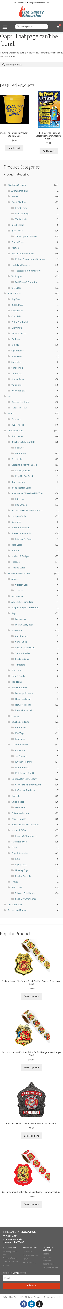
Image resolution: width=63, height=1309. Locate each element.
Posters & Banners (20, 527)
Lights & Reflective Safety (24, 778)
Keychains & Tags (20, 721)
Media (10, 413)
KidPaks (15, 344)
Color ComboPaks (20, 322)
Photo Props (17, 241)
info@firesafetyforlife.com (39, 2)
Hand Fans (16, 681)
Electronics (17, 670)
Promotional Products (19, 573)
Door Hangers (18, 481)
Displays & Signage (17, 184)
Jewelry (15, 716)
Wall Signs (16, 276)
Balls (17, 858)
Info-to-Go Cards (23, 539)
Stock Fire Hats (19, 407)
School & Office (18, 830)
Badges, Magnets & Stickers (25, 607)
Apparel (15, 578)
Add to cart (14, 148)
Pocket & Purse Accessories (25, 824)
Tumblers (20, 664)
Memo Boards (22, 767)
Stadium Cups (22, 658)
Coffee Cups (21, 641)
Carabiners (20, 727)
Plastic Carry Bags (24, 624)
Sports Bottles (22, 653)
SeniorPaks (17, 373)
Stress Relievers (19, 841)
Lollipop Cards (18, 516)
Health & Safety (19, 687)
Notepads (16, 521)
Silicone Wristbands (25, 893)
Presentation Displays (22, 253)
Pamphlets (20, 453)
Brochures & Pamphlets (23, 441)
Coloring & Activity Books (24, 464)
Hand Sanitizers (23, 698)
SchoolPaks (17, 367)
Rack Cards (16, 544)
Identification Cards (21, 487)
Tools (14, 847)
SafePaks (16, 361)
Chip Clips (20, 750)
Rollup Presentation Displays (30, 259)
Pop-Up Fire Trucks (24, 476)
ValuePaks (16, 384)
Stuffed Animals (23, 875)
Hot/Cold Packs (23, 704)
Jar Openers (21, 756)
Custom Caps (21, 584)
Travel (14, 881)
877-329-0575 (10, 1236)
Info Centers (17, 224)
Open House (17, 350)
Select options (31, 996)
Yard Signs (16, 287)
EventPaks (16, 327)
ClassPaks (16, 316)
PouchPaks (16, 356)
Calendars (16, 419)
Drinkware (16, 630)
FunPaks (15, 339)
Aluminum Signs (19, 190)
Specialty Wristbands (25, 898)
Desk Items (21, 807)
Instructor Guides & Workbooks (27, 510)
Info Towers (17, 230)
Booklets (19, 447)
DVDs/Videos (17, 424)
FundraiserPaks (19, 333)
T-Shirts (19, 590)
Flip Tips (19, 499)
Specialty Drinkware (25, 647)
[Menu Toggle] (4, 27)
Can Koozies (21, 636)
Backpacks (20, 618)
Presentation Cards (21, 533)
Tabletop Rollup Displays (28, 270)
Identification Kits (24, 710)
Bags (13, 613)
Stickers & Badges (20, 556)
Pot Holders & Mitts (25, 773)
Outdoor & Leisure (20, 813)
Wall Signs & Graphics (26, 282)
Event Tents (21, 207)
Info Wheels (21, 504)
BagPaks (15, 299)
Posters (15, 247)
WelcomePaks (18, 390)
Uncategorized (15, 904)
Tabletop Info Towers (26, 236)
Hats (10, 396)
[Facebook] (23, 1304)
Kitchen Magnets (23, 761)
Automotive (17, 596)
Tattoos (15, 561)
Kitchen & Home (19, 744)
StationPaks (17, 379)
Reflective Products (25, 790)
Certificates (17, 459)
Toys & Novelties (19, 853)
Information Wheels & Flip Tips (27, 493)
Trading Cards (18, 567)
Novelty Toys (21, 870)
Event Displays (18, 202)
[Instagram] (39, 1304)
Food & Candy (18, 676)
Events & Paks (15, 293)
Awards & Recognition (22, 601)
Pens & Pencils (18, 818)
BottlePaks (17, 304)
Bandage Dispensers (25, 693)
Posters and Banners (18, 910)
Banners (15, 196)
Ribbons (15, 550)
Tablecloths (21, 219)
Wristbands (17, 887)
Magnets (15, 795)
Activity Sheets (22, 470)
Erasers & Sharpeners (25, 836)
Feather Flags (22, 213)
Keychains (20, 738)
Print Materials (15, 430)
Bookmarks (17, 436)
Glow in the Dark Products (28, 784)
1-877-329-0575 (20, 2)
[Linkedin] (31, 1304)
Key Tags (19, 733)
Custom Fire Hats (20, 401)
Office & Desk (17, 801)
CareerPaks (17, 310)
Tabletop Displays (20, 264)
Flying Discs (21, 864)
